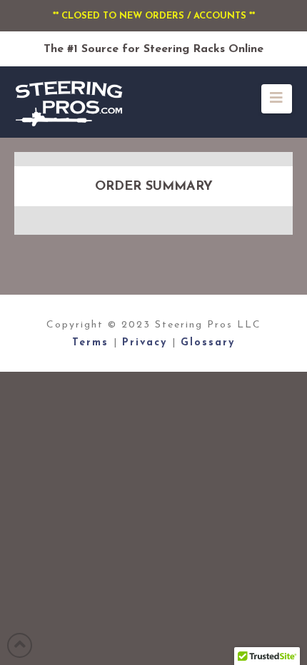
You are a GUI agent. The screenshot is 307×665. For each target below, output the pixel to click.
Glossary (208, 342)
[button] (276, 98)
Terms (93, 342)
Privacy (147, 342)
